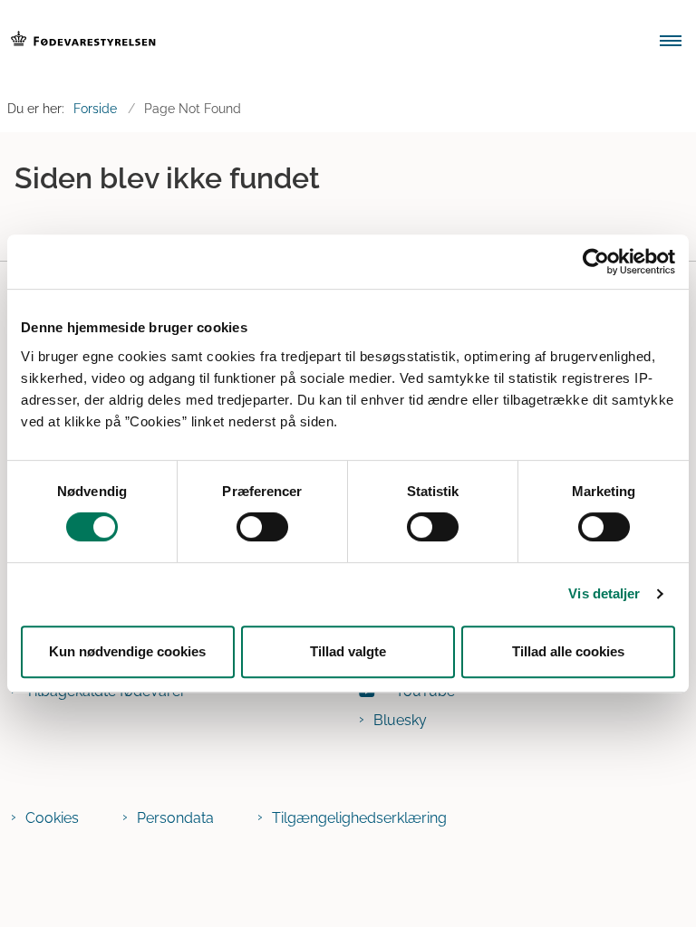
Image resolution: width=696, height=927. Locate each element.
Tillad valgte (348, 651)
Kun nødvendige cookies (127, 651)
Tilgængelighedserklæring (359, 818)
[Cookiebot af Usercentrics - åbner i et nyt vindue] (596, 261)
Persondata (175, 818)
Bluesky (400, 720)
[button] (678, 42)
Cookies (52, 818)
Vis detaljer (604, 593)
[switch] (262, 526)
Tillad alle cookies (568, 651)
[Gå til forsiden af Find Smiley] (317, 42)
